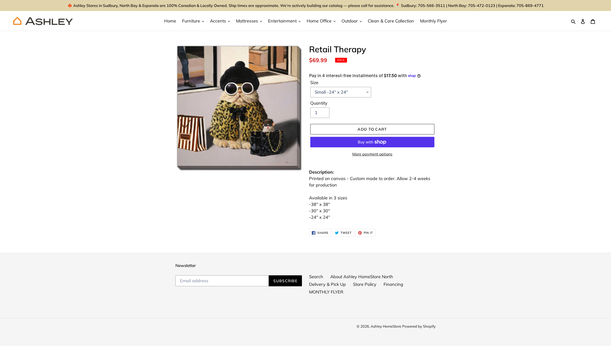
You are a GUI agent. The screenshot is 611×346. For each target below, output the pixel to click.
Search (316, 276)
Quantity (318, 103)
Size (314, 82)
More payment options (372, 154)
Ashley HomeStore (386, 326)
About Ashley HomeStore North (361, 276)
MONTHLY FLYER (326, 292)
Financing (393, 284)
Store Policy (364, 284)
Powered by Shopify (419, 326)
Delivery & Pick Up (327, 284)
